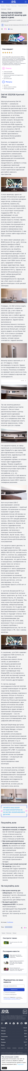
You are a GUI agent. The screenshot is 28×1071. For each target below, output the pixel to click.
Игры (6, 1023)
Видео (3, 1039)
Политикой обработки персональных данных (12, 999)
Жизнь (3, 1045)
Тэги (26, 1048)
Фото (14, 1023)
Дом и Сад (22, 1023)
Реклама (9, 1048)
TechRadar (10, 922)
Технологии (4, 1036)
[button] (25, 2)
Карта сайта (20, 1048)
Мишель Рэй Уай (8, 25)
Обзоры (9, 9)
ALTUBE (26, 1023)
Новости (3, 1028)
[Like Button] (5, 29)
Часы (10, 1023)
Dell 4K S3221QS (8, 927)
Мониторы (3, 9)
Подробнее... (20, 1064)
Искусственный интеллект (2, 1023)
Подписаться (14, 989)
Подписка (3, 1048)
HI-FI (18, 1023)
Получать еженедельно (11, 994)
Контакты (14, 1048)
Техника (3, 933)
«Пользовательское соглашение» (10, 998)
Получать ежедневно (10, 992)
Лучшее (3, 1033)
